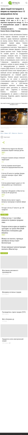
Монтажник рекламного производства (10, 271)
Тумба (2, 131)
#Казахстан (20, 133)
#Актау (2, 133)
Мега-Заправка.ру (8, 319)
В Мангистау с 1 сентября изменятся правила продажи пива (12, 220)
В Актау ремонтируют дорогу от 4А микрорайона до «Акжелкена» (13, 184)
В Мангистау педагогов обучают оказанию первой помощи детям (13, 149)
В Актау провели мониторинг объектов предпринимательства (12, 166)
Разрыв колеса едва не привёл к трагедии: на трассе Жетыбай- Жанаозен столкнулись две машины (14, 229)
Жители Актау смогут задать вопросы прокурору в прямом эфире (14, 201)
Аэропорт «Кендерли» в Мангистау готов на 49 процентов (13, 192)
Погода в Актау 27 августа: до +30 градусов (13, 209)
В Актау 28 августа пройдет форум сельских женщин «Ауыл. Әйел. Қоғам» (13, 175)
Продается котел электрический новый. (12, 340)
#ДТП (10, 133)
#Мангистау (14, 133)
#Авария (6, 133)
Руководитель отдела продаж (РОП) (14, 312)
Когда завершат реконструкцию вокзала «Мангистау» (14, 248)
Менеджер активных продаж (11, 292)
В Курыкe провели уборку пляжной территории (13, 159)
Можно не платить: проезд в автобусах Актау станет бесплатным (12, 241)
